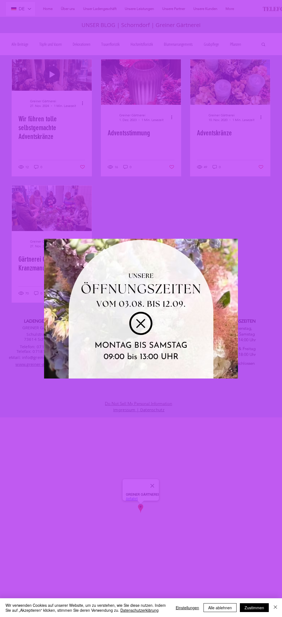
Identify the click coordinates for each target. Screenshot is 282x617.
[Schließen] (275, 608)
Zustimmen (254, 607)
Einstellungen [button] (187, 607)
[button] (140, 323)
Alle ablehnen (220, 607)
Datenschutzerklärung (139, 610)
